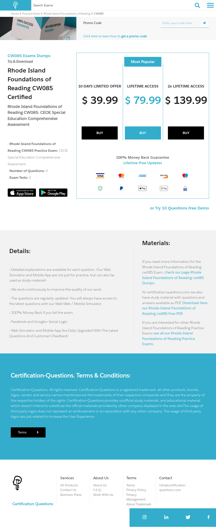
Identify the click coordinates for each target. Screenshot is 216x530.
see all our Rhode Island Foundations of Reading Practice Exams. (168, 338)
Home (15, 13)
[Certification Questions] (15, 5)
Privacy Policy (136, 490)
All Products (69, 485)
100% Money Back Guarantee (142, 157)
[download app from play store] (53, 195)
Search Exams (43, 5)
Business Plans (71, 495)
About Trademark (138, 504)
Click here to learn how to (115, 36)
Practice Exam (31, 13)
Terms (22, 432)
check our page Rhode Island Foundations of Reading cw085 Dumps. (173, 277)
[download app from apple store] (22, 195)
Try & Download (20, 61)
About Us (100, 485)
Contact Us (68, 490)
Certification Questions (32, 503)
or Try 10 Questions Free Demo (179, 208)
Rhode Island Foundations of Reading (66, 13)
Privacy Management (136, 497)
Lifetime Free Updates (142, 163)
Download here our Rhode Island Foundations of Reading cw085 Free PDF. (175, 308)
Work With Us (103, 495)
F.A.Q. (97, 490)
